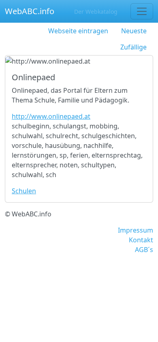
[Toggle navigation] (141, 11)
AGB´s (144, 249)
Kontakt (141, 239)
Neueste (134, 30)
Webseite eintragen (78, 30)
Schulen (24, 190)
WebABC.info (29, 11)
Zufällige (133, 47)
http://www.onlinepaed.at (51, 116)
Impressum (135, 230)
